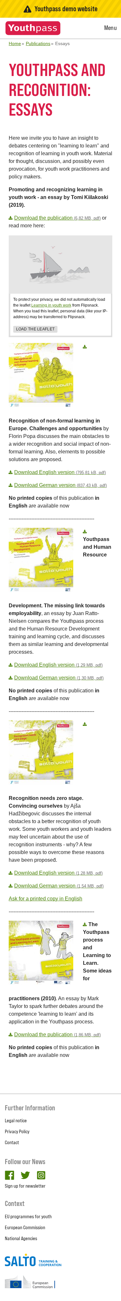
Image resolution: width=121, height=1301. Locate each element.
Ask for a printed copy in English (45, 898)
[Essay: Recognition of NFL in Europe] (85, 346)
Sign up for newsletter (25, 1186)
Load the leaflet (35, 329)
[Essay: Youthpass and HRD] (85, 531)
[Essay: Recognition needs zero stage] (85, 724)
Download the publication (57, 218)
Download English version (60, 472)
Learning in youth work (51, 305)
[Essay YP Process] (85, 924)
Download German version (60, 485)
